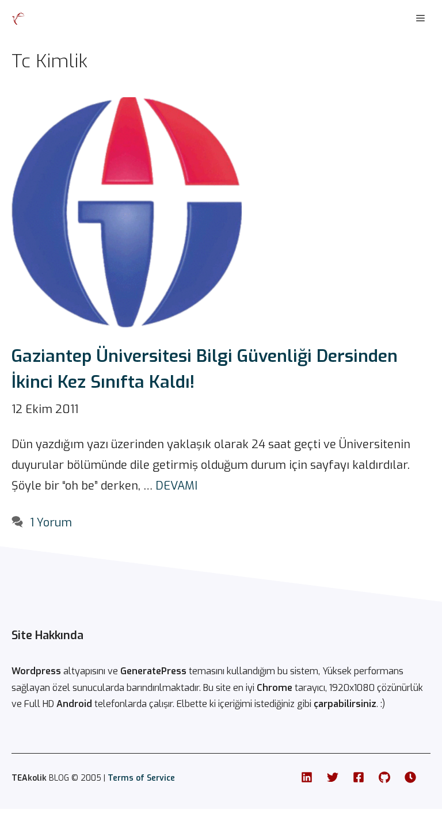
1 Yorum (51, 522)
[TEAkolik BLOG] (18, 18)
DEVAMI (176, 486)
